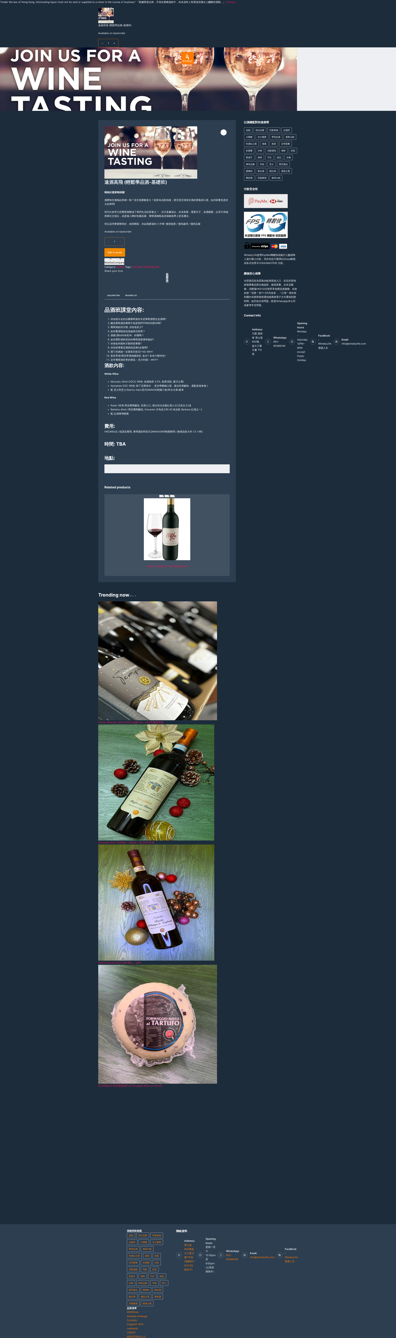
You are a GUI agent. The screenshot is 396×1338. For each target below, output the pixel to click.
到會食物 (273, 130)
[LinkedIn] (167, 281)
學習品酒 (148, 266)
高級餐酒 (262, 177)
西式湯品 (283, 164)
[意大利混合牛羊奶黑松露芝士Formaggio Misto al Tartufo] (157, 1023)
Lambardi (132, 1328)
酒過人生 (205, 57)
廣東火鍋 (290, 137)
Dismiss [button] (230, 2)
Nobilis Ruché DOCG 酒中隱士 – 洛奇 (119, 962)
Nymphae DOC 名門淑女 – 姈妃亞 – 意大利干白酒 (126, 842)
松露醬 (249, 150)
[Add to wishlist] (161, 496)
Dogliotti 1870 (135, 1324)
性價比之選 (251, 143)
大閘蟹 (249, 137)
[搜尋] (284, 58)
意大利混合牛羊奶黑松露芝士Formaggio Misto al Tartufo (130, 1085)
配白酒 (261, 171)
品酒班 (120, 266)
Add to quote (115, 252)
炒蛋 (293, 150)
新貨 (274, 143)
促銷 (248, 130)
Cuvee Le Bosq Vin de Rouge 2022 (167, 566)
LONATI (131, 1332)
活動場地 (271, 150)
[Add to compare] (167, 496)
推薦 (157, 266)
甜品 (279, 157)
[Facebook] (167, 274)
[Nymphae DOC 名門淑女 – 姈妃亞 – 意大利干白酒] (156, 782)
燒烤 (260, 157)
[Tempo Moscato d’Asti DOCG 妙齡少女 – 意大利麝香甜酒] (157, 660)
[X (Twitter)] (167, 276)
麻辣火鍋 (276, 177)
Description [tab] (113, 295)
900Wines (132, 1312)
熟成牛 (249, 157)
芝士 (271, 164)
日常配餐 (285, 143)
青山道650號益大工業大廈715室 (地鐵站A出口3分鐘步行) (189, 1257)
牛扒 (269, 157)
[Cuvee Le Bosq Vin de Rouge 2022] (167, 529)
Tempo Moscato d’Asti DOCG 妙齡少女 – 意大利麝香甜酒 (130, 722)
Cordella (132, 1320)
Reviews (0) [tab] (131, 295)
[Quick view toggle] (172, 496)
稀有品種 (250, 164)
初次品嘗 (137, 266)
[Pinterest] (167, 279)
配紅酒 (272, 171)
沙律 (260, 150)
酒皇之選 (285, 171)
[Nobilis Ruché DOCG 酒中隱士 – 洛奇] (156, 902)
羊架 (262, 164)
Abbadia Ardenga (137, 1316)
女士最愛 (262, 137)
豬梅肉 (249, 171)
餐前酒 (249, 177)
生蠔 (288, 157)
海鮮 (283, 150)
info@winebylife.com (354, 343)
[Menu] (99, 58)
